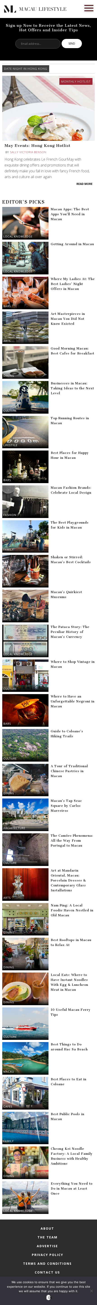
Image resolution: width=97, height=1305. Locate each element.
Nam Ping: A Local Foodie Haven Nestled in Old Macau (72, 910)
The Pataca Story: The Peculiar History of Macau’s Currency (70, 632)
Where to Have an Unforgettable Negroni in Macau (73, 701)
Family (8, 550)
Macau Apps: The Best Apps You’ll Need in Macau (70, 214)
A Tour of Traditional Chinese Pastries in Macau (69, 771)
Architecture (14, 828)
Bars (7, 306)
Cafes (7, 1106)
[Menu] (88, 8)
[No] (91, 1291)
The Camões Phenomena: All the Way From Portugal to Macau (72, 841)
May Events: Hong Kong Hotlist (37, 145)
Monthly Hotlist (76, 81)
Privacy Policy (47, 1255)
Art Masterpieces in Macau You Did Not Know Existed (68, 319)
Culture (10, 411)
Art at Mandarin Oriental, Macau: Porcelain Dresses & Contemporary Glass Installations (68, 880)
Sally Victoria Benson (28, 152)
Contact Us (47, 1272)
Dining (8, 376)
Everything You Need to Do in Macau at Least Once (71, 1188)
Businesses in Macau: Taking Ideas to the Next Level (72, 388)
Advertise (47, 1246)
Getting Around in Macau (72, 244)
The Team (47, 1237)
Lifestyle (10, 445)
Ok (49, 1297)
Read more (84, 184)
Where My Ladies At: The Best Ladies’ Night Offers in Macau (73, 284)
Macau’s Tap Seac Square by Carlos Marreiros (66, 806)
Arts (7, 341)
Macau (8, 1072)
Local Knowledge (17, 236)
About (47, 1228)
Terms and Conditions (47, 1263)
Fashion (9, 515)
